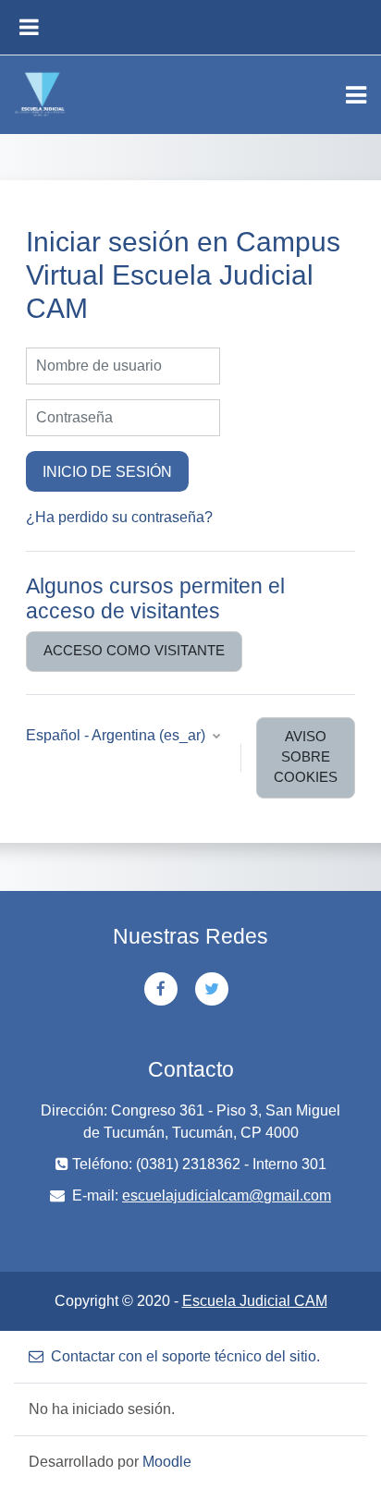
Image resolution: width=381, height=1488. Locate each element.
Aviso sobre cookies (306, 757)
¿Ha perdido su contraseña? (119, 517)
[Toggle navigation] (356, 95)
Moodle (166, 1462)
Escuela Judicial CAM (254, 1301)
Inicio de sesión (107, 471)
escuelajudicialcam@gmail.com (226, 1195)
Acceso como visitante (134, 650)
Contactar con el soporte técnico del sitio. (185, 1356)
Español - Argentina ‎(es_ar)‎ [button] (117, 735)
